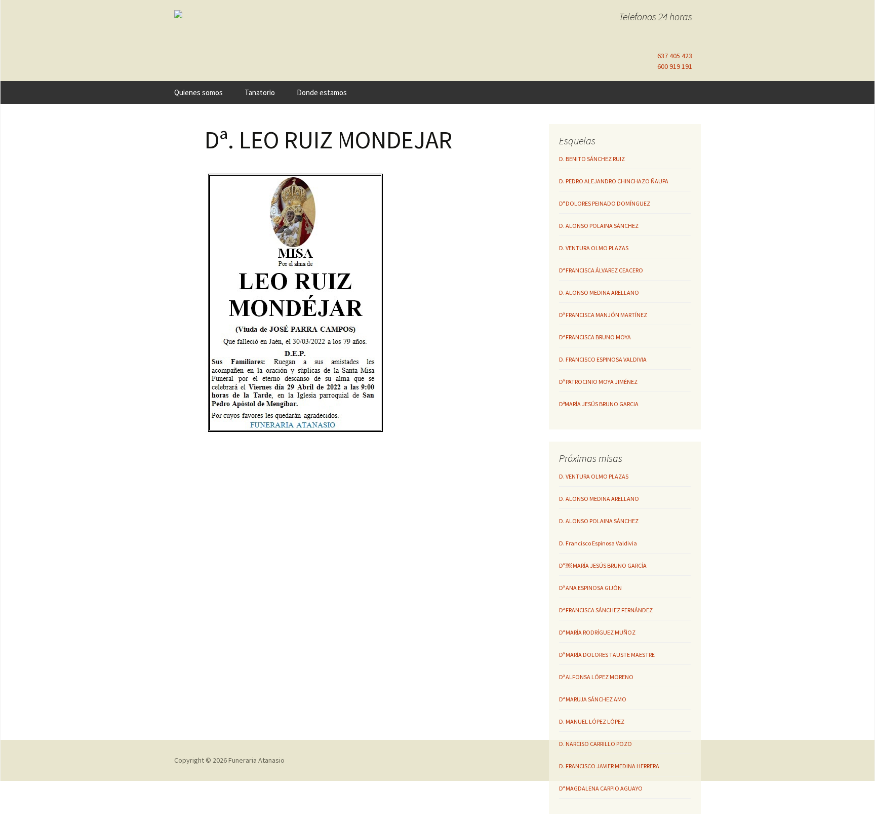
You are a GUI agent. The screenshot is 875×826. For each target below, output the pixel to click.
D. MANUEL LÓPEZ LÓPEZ (591, 721)
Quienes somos (198, 92)
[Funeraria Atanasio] (260, 14)
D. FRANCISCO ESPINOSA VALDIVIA (603, 359)
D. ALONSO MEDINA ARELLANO (599, 292)
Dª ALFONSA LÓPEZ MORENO (596, 677)
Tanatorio (260, 92)
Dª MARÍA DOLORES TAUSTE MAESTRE (607, 654)
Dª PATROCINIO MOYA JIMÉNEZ (598, 381)
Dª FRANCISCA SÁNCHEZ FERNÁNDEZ (606, 610)
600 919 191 (674, 66)
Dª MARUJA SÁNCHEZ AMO (592, 699)
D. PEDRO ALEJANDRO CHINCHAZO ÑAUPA (613, 181)
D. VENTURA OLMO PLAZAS (593, 248)
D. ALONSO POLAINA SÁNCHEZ (599, 225)
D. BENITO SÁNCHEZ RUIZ (592, 159)
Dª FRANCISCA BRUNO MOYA (595, 337)
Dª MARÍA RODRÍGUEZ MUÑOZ (597, 632)
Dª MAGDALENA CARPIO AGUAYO (601, 788)
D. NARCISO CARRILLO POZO (595, 744)
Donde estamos (322, 92)
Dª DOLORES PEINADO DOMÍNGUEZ (604, 203)
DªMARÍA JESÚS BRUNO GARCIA (599, 404)
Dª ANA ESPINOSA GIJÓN (590, 588)
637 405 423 (674, 55)
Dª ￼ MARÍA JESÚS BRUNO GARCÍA (603, 565)
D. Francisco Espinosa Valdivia (598, 543)
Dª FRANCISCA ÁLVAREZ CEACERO (601, 270)
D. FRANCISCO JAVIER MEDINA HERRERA (609, 766)
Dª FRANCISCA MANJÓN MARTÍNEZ (603, 315)
